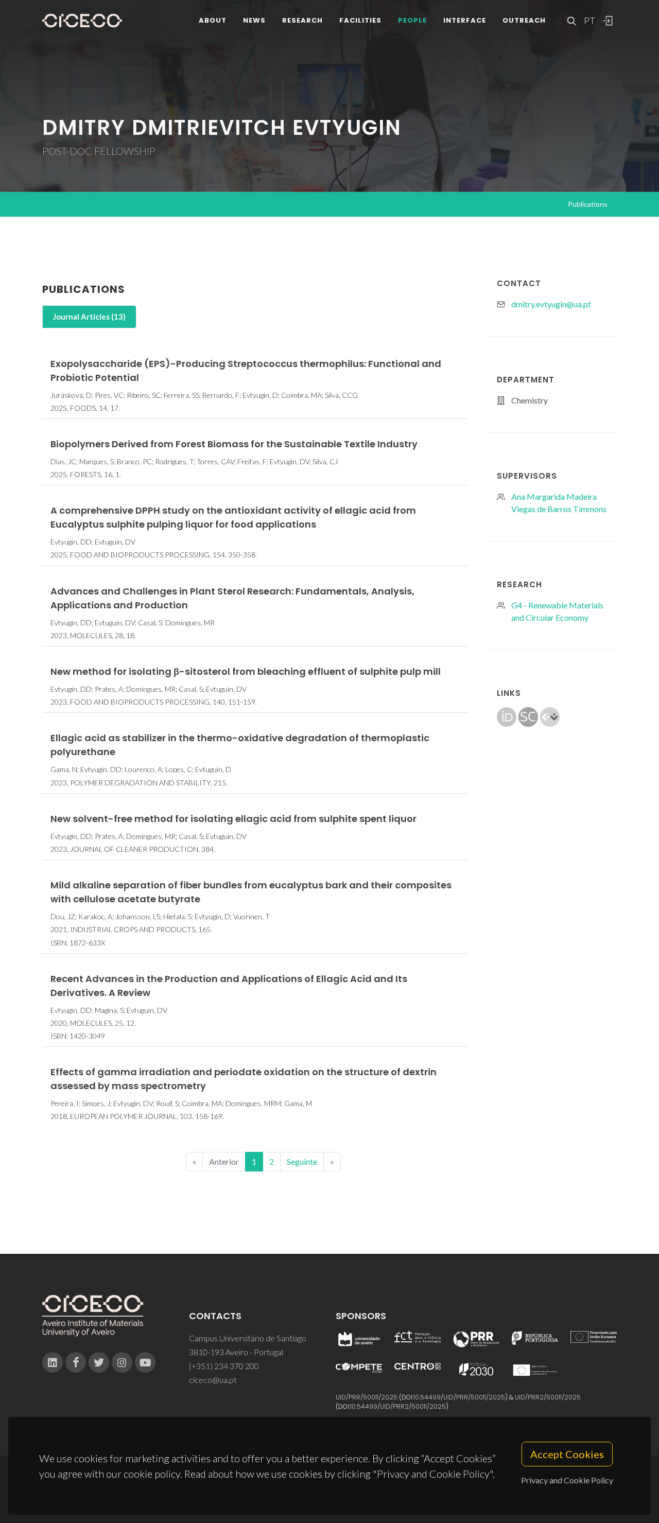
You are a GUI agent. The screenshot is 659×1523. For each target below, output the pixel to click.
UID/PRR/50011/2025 (366, 1397)
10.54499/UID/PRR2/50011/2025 (398, 1406)
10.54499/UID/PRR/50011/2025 (459, 1397)
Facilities (360, 20)
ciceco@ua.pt (213, 1380)
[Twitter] (99, 1362)
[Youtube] (145, 1362)
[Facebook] (75, 1362)
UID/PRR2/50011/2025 (548, 1397)
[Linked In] (52, 1362)
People (412, 20)
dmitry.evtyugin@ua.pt (551, 304)
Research (302, 20)
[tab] (89, 317)
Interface (464, 20)
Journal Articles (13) (89, 316)
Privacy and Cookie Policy (567, 1480)
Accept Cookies (567, 1454)
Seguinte (302, 1161)
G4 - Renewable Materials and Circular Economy (557, 611)
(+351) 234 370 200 (224, 1366)
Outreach (524, 20)
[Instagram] (122, 1362)
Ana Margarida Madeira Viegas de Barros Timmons (558, 503)
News (254, 20)
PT (589, 20)
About (213, 20)
